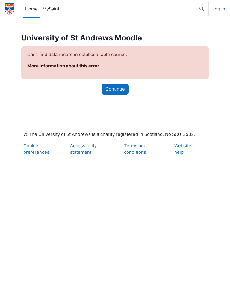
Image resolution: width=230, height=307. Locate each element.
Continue (115, 89)
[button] (202, 9)
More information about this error (63, 66)
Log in (218, 9)
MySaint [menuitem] (51, 9)
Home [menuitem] (31, 9)
